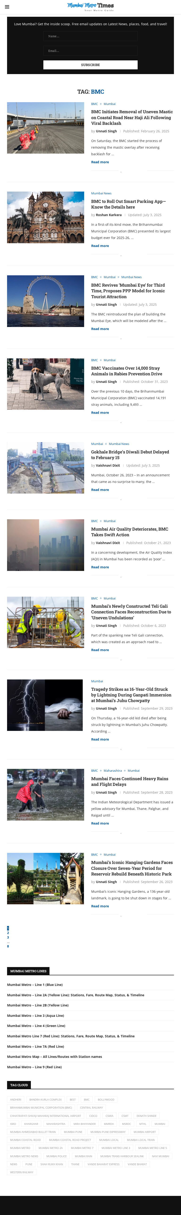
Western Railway (21, 1172)
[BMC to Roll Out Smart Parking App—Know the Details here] (45, 217)
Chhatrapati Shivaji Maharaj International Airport (45, 1116)
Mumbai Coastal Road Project (70, 1140)
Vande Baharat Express (103, 1164)
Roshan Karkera (109, 215)
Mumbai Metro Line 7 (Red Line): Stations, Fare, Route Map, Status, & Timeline (71, 1036)
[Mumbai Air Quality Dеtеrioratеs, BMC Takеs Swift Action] (45, 545)
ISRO (13, 1124)
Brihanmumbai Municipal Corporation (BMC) (41, 1107)
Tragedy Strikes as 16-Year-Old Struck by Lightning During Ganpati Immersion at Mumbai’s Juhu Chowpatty (131, 695)
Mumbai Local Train (141, 1140)
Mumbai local (109, 1140)
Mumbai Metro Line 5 (152, 1148)
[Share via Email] (143, 170)
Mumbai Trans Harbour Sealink (122, 1156)
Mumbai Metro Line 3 (116, 1148)
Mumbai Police (56, 1156)
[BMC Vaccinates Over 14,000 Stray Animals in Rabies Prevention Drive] (45, 384)
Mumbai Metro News (24, 1156)
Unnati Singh (106, 131)
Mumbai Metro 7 (82, 1148)
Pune (28, 1164)
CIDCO (93, 1116)
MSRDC (126, 1124)
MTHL (142, 1124)
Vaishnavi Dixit (108, 465)
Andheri (15, 1099)
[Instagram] (99, 1205)
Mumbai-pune (73, 1132)
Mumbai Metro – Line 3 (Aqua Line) (35, 1015)
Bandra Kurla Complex (45, 1099)
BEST (73, 1099)
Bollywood (106, 1099)
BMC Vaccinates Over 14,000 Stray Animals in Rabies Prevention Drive (126, 371)
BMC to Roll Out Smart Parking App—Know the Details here (128, 204)
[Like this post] (121, 170)
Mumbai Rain (83, 1156)
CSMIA (109, 1116)
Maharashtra (55, 1124)
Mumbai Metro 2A (51, 1148)
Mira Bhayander (85, 1124)
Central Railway (91, 1107)
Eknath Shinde (146, 1116)
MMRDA (109, 1124)
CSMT (125, 1116)
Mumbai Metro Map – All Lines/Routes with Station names (54, 1056)
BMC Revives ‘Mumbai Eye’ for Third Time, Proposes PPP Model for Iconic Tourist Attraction (128, 290)
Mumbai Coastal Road (25, 1140)
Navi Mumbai (160, 1156)
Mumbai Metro (20, 1148)
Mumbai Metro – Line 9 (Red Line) (34, 1067)
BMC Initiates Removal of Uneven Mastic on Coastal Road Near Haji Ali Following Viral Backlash (132, 117)
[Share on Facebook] (126, 170)
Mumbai (160, 1124)
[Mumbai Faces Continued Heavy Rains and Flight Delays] (45, 794)
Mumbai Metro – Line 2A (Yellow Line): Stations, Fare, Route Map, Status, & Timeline (75, 995)
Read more (100, 162)
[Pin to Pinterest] (133, 170)
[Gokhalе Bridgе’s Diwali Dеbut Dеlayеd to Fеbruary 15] (45, 468)
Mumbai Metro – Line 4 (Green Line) (36, 1025)
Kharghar (31, 1124)
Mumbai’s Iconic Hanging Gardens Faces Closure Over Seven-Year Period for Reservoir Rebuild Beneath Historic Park (132, 868)
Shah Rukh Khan (52, 1164)
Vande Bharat (137, 1164)
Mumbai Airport (145, 1132)
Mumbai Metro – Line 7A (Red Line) (35, 1046)
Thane (75, 1164)
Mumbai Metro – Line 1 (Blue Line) (35, 984)
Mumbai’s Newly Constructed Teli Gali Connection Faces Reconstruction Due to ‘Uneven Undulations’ (131, 611)
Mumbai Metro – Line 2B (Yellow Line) (38, 1005)
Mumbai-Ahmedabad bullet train (33, 1132)
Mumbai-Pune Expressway (107, 1132)
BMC (87, 1099)
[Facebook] (82, 1205)
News (13, 1164)
